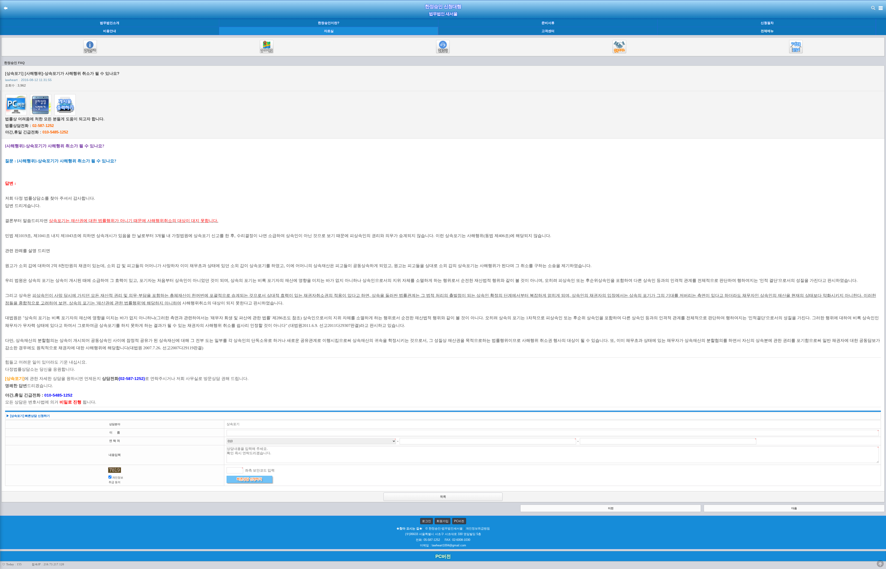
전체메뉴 (767, 31)
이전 (611, 508)
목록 (443, 496)
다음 (794, 508)
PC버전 (459, 521)
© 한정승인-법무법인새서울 (444, 528)
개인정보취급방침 (478, 528)
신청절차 (767, 23)
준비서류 (548, 23)
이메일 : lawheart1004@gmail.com (443, 545)
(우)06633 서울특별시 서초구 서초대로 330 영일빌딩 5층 (443, 534)
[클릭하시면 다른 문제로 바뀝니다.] (114, 470)
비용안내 (109, 31)
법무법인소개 (109, 23)
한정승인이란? (328, 23)
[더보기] (881, 27)
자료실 (329, 31)
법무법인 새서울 (443, 14)
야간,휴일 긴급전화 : (36, 132)
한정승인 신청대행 (443, 6)
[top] (880, 563)
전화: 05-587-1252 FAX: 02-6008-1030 (443, 540)
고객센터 (548, 31)
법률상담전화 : (29, 125)
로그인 (426, 521)
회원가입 (443, 521)
